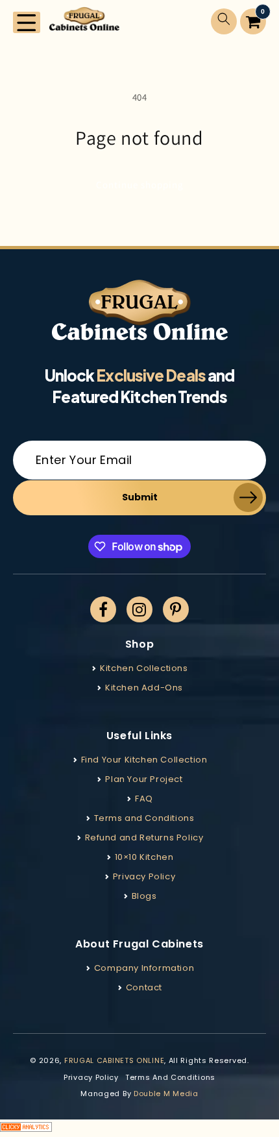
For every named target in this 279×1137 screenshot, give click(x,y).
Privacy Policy (144, 876)
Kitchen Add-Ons (144, 687)
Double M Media (166, 1093)
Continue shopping (140, 184)
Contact (144, 987)
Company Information (144, 968)
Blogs (144, 896)
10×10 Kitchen (144, 857)
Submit (140, 497)
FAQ (144, 798)
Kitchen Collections (144, 668)
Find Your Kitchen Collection (144, 759)
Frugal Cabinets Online (114, 1060)
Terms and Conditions (144, 818)
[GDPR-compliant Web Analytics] (139, 1128)
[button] (26, 22)
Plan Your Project (143, 779)
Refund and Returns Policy (144, 837)
